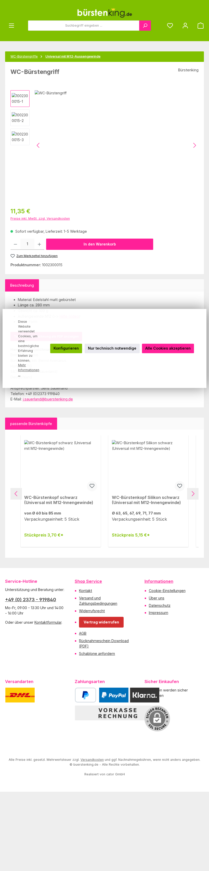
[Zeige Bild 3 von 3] (70, 195)
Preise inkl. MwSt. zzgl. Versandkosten (40, 218)
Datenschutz (160, 605)
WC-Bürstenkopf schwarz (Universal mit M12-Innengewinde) (58, 500)
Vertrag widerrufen (101, 622)
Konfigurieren (66, 348)
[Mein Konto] (185, 25)
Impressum (158, 612)
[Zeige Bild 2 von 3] (59, 195)
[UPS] (45, 695)
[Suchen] (145, 25)
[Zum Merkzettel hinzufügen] (92, 486)
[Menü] (11, 25)
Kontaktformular (47, 622)
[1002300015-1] (116, 145)
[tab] (22, 285)
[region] (104, 145)
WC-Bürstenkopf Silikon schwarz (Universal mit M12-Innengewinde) (146, 500)
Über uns (156, 598)
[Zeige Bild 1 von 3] (47, 195)
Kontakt (85, 590)
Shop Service (88, 581)
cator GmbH (115, 774)
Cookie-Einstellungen (167, 590)
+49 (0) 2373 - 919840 (30, 599)
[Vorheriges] (38, 145)
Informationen (159, 581)
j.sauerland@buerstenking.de (48, 399)
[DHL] (20, 695)
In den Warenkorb (100, 244)
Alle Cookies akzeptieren (168, 348)
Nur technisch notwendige (112, 348)
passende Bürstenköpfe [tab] (31, 423)
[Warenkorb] (199, 25)
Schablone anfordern (97, 653)
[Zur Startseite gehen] (104, 13)
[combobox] (83, 25)
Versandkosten (92, 760)
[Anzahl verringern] (15, 244)
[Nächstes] (194, 145)
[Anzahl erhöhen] (39, 244)
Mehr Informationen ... (28, 370)
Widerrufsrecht (92, 611)
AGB (82, 633)
